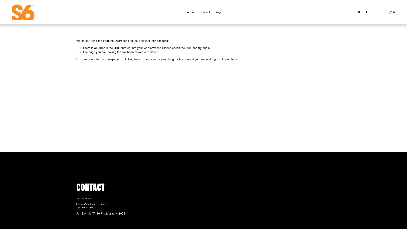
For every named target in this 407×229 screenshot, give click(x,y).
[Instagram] (358, 12)
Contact (205, 12)
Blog (218, 12)
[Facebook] (366, 12)
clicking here (132, 59)
